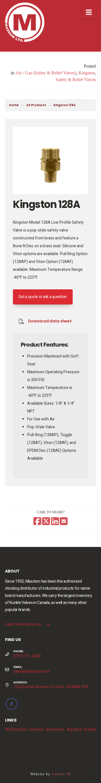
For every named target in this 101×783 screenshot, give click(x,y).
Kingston (87, 72)
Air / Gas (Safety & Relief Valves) (46, 72)
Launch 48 (61, 774)
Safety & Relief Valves (76, 79)
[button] (89, 12)
